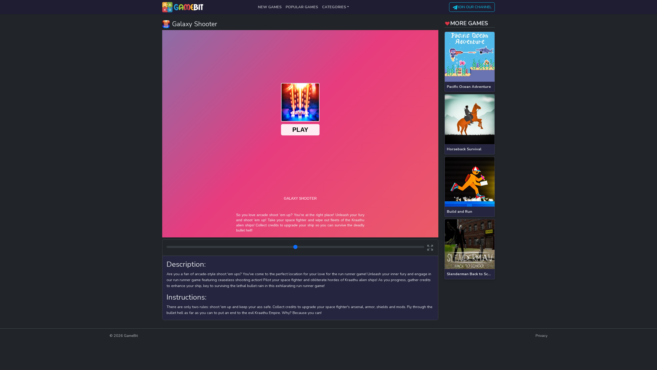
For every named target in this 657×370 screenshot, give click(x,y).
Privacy (541, 335)
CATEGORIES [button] (334, 7)
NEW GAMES (270, 7)
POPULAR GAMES (302, 7)
